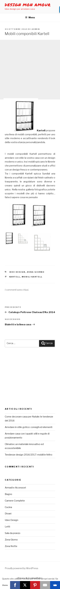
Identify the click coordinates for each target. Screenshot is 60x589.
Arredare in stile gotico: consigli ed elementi (28, 427)
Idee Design (17, 272)
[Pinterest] (35, 585)
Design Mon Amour (28, 4)
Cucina (8, 507)
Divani (8, 513)
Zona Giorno (36, 272)
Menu (31, 17)
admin (36, 29)
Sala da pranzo (12, 533)
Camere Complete (15, 500)
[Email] (45, 585)
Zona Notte (11, 546)
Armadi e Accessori (15, 487)
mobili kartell (32, 277)
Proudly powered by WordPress (21, 568)
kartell (14, 277)
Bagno (8, 494)
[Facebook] (15, 585)
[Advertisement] (30, 69)
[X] (25, 585)
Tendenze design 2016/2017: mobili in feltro (28, 454)
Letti (7, 526)
